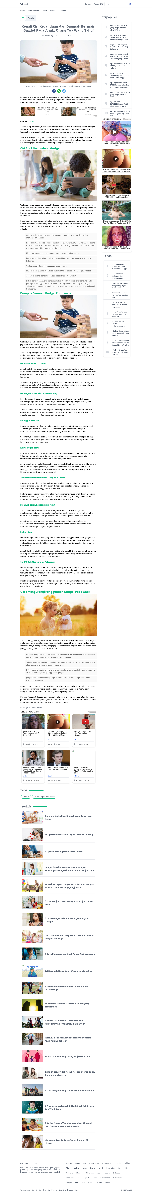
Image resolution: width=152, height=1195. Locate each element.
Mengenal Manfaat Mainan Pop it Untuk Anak (119, 295)
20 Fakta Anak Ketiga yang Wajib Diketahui (67, 1056)
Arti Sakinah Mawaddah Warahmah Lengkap (68, 971)
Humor (93, 1168)
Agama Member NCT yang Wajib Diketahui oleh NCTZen (119, 27)
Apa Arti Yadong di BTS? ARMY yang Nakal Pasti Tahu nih (120, 66)
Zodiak (107, 1183)
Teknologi (53, 10)
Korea (120, 1168)
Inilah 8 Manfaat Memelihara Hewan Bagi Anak (119, 304)
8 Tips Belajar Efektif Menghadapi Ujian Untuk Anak (119, 285)
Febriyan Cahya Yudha (51, 35)
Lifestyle (63, 10)
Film (67, 1168)
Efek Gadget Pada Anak (44, 797)
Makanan (69, 1173)
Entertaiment (107, 1163)
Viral (83, 1183)
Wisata (99, 1183)
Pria (79, 1178)
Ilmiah (101, 1168)
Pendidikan (70, 1178)
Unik (76, 1183)
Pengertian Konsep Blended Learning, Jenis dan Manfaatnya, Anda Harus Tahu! (119, 314)
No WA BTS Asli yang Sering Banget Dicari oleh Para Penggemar (119, 37)
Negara (107, 1173)
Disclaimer (62, 1190)
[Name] (130, 4)
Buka (32, 121)
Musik (99, 1173)
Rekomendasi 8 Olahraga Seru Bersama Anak (117, 276)
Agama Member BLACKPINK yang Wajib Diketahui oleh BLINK (119, 104)
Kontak (34, 1190)
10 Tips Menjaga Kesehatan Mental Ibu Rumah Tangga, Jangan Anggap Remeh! (119, 266)
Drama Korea (94, 1163)
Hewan (84, 1168)
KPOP (128, 1168)
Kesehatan (110, 1168)
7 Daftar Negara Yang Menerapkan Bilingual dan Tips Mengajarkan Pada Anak (120, 333)
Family (44, 10)
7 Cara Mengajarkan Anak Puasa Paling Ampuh (70, 954)
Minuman (90, 1173)
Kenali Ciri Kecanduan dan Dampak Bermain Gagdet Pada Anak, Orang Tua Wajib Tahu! (120, 342)
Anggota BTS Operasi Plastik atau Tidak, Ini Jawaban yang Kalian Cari (119, 56)
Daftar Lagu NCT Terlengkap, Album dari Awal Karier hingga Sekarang (119, 75)
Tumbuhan (117, 1178)
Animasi (69, 1163)
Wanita (90, 1183)
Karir (40, 1190)
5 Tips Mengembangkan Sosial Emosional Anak (69, 1090)
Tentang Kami (25, 1190)
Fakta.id (24, 4)
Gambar (75, 1168)
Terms (55, 1190)
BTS (84, 1163)
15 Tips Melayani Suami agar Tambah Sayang (69, 834)
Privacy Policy (73, 1190)
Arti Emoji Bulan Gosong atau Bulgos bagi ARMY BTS (120, 113)
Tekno (94, 1178)
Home (22, 10)
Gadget (26, 797)
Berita (77, 1163)
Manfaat (79, 1173)
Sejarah (86, 1178)
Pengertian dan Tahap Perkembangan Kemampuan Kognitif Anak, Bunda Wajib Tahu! (120, 323)
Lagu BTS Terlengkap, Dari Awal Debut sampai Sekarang (120, 46)
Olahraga (116, 1173)
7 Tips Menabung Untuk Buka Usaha (64, 851)
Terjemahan (105, 1178)
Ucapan (69, 1183)
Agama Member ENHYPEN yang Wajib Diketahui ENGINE (120, 94)
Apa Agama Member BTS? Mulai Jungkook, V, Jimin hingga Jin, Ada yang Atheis (120, 85)
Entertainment (33, 10)
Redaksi (47, 1190)
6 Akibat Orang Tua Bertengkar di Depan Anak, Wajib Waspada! (119, 352)
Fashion (127, 1163)
